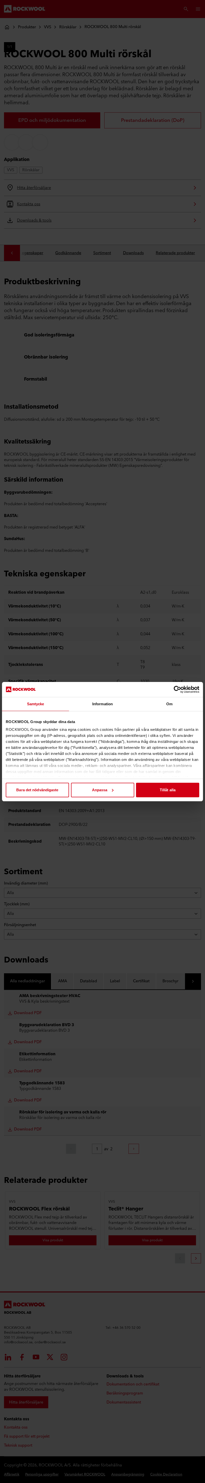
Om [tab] (169, 704)
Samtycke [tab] (35, 704)
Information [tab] (102, 704)
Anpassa (100, 790)
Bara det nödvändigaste (37, 790)
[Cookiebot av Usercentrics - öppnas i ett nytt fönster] (177, 689)
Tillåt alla (168, 790)
